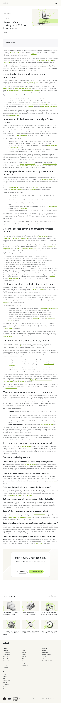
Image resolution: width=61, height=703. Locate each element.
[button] (56, 3)
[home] (5, 2)
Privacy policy (32, 698)
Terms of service (23, 698)
